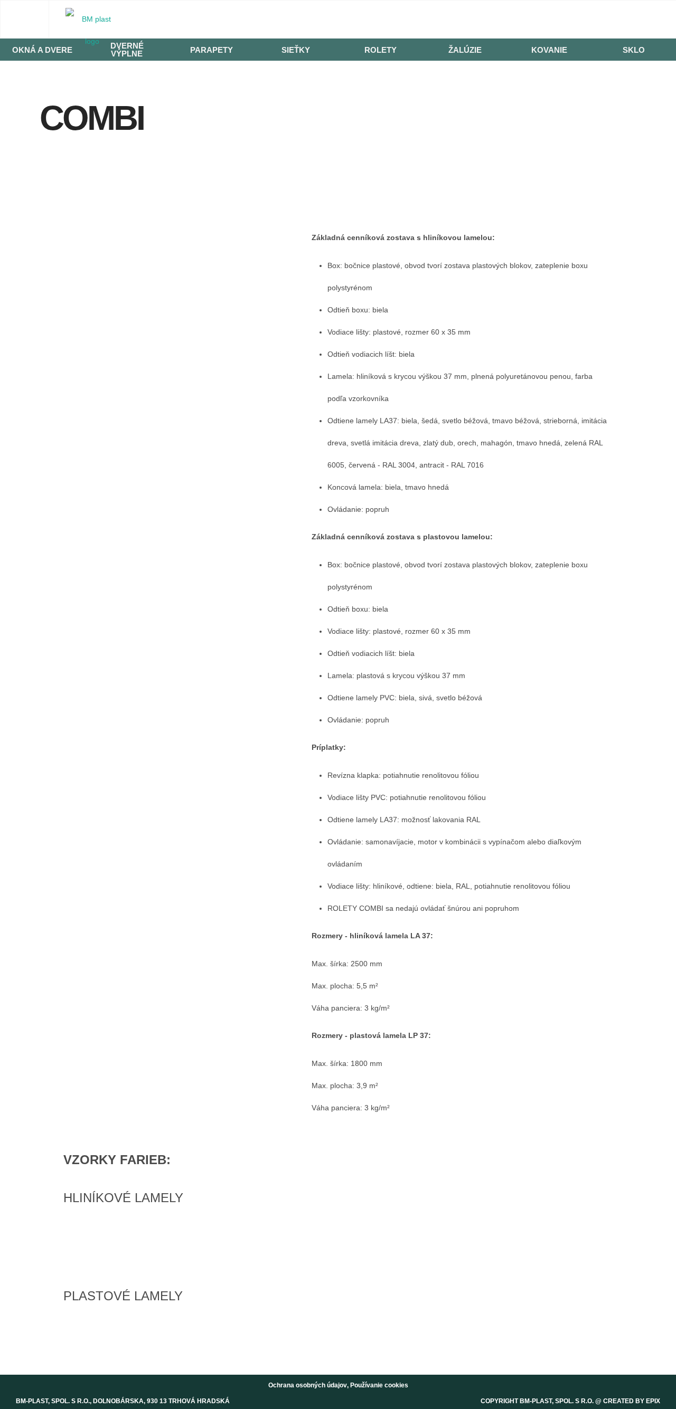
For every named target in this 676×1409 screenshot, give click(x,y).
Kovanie (549, 50)
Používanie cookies (379, 1385)
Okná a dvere (42, 50)
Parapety (211, 50)
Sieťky (295, 50)
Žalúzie (465, 50)
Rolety (380, 50)
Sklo (634, 50)
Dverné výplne (127, 50)
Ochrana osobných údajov (307, 1385)
